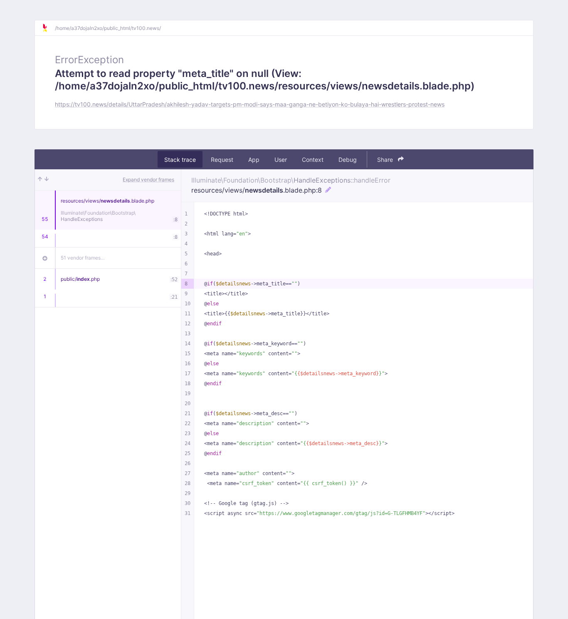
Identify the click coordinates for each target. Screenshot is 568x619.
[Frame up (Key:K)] (39, 179)
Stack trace (180, 159)
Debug (347, 159)
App (253, 159)
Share (386, 159)
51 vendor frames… (83, 258)
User (280, 159)
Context (313, 159)
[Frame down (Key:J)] (46, 179)
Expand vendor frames (148, 179)
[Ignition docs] (48, 28)
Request (222, 159)
